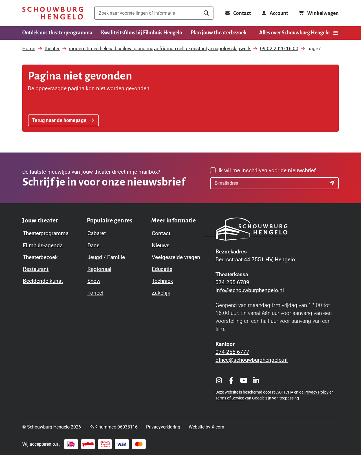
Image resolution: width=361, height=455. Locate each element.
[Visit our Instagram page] (218, 380)
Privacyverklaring (163, 427)
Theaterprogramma (46, 233)
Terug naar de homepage (59, 120)
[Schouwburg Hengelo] (52, 13)
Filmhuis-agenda (43, 245)
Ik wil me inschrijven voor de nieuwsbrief (267, 170)
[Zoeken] (206, 13)
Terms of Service (229, 398)
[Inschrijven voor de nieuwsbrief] (333, 183)
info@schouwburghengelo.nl (249, 290)
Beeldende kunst (43, 281)
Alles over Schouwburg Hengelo (294, 33)
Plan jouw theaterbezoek (218, 33)
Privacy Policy (316, 392)
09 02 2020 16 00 (279, 48)
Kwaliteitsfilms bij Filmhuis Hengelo (141, 33)
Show (93, 281)
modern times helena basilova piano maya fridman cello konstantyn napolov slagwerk (160, 48)
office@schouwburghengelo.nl (251, 360)
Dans (93, 245)
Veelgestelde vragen (176, 257)
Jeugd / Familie (106, 257)
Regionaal (99, 269)
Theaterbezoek (40, 257)
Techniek (162, 281)
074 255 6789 (232, 282)
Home (28, 48)
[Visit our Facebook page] (231, 380)
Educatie (162, 269)
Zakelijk (161, 293)
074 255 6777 (232, 352)
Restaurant (36, 269)
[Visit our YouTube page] (243, 380)
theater (52, 48)
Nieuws (161, 245)
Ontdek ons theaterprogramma (57, 33)
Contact (161, 233)
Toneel (95, 293)
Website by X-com (206, 427)
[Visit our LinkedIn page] (256, 380)
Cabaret (96, 233)
